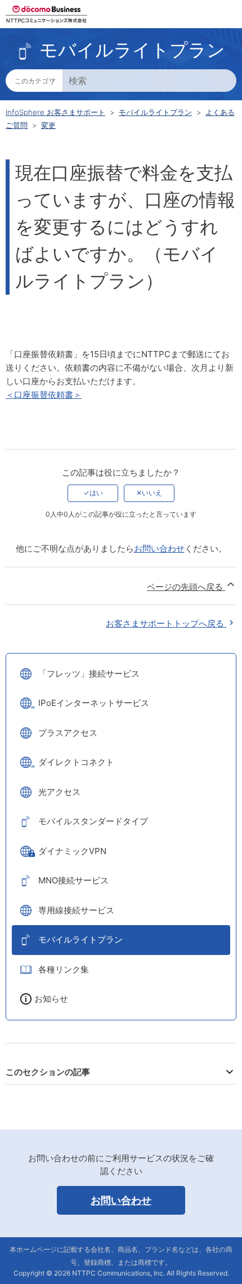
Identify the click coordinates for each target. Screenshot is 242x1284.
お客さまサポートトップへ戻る (166, 623)
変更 (48, 125)
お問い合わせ (159, 548)
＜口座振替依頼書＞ (44, 394)
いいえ (152, 492)
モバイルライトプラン (155, 112)
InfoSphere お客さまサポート (55, 112)
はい (96, 492)
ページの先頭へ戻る (186, 586)
